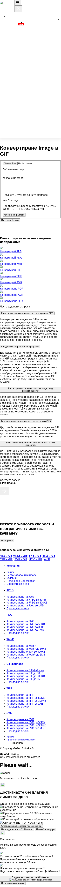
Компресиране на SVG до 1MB (25, 728)
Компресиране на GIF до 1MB (24, 679)
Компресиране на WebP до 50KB (26, 648)
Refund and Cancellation (21, 581)
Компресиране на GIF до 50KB (25, 673)
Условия (12, 578)
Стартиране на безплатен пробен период (21, 826)
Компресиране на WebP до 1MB (26, 654)
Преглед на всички (18, 608)
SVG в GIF (20, 559)
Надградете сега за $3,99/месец (17, 829)
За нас (10, 572)
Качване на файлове (14, 215)
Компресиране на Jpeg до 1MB (25, 605)
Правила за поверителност (21, 739)
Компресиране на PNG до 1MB (25, 630)
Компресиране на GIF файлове (25, 670)
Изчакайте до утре (45, 829)
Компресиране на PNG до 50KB (26, 624)
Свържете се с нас (18, 583)
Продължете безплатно (12, 883)
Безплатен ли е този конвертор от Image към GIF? (26, 421)
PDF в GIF (35, 556)
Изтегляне (10, 220)
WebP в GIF (20, 556)
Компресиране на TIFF (20, 694)
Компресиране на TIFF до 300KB (26, 700)
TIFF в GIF (6, 559)
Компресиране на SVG (20, 719)
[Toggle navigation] (17, 2)
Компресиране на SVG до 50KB (26, 722)
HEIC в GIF (35, 559)
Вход (27, 23)
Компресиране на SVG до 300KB (26, 725)
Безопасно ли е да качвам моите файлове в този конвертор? (30, 443)
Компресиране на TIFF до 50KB (26, 697)
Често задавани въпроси (21, 575)
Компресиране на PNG (20, 621)
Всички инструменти (19, 17)
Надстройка (7, 540)
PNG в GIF (48, 556)
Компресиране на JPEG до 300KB (27, 602)
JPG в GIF (6, 556)
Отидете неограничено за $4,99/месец (32, 878)
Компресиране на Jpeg (20, 596)
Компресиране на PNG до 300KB (26, 627)
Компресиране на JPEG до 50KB (26, 599)
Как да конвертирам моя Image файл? (20, 346)
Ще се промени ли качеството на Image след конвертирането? (30, 389)
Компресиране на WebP (21, 645)
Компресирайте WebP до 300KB (26, 651)
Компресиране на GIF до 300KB (26, 676)
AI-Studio (15, 23)
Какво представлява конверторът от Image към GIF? (27, 313)
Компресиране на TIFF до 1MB (25, 703)
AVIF (47, 559)
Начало (10, 736)
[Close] (18, 754)
